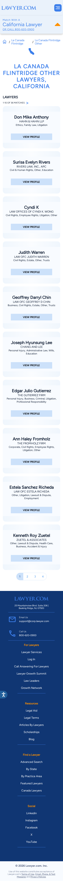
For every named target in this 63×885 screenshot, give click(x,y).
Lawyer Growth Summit (31, 673)
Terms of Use (27, 874)
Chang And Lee (31, 347)
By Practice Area (31, 776)
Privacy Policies (38, 876)
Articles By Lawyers (31, 725)
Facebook (31, 827)
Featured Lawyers (31, 783)
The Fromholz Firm (31, 443)
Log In (31, 659)
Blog (31, 739)
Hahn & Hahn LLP (31, 121)
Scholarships (31, 732)
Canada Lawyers (31, 790)
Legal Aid (31, 710)
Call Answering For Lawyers (31, 666)
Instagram (31, 820)
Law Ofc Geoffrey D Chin (31, 301)
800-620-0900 (24, 29)
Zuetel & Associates (31, 540)
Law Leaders (31, 680)
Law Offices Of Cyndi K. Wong (31, 211)
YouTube (31, 841)
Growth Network (31, 688)
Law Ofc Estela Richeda (31, 491)
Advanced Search (31, 762)
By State (31, 769)
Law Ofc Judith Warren (31, 256)
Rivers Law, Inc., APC (31, 166)
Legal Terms (31, 717)
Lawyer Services (31, 652)
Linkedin (31, 813)
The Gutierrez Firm (32, 395)
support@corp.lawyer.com (34, 621)
